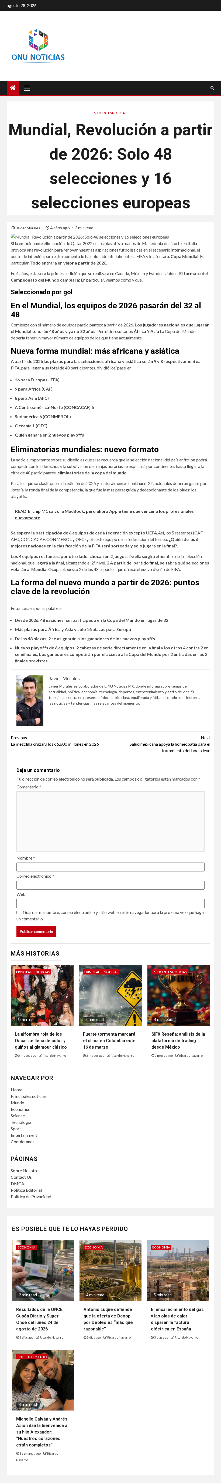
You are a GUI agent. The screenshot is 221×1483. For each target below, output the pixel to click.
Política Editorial (26, 1190)
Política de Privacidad (31, 1196)
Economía (20, 1109)
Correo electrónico (35, 875)
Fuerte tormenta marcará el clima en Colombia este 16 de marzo (109, 1041)
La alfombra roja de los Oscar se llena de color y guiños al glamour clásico (41, 1041)
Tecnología (21, 1122)
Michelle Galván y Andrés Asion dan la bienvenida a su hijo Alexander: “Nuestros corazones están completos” (41, 1432)
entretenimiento (32, 1357)
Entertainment (24, 1135)
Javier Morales (28, 228)
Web (21, 894)
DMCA (17, 1183)
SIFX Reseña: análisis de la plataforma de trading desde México (178, 1041)
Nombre (25, 857)
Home (16, 1089)
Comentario (28, 786)
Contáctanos (22, 1141)
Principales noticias (109, 113)
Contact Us (21, 1177)
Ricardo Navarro (54, 1055)
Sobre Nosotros (25, 1170)
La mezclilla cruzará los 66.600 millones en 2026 (55, 741)
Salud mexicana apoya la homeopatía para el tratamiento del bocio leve (170, 744)
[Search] (212, 88)
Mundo (17, 1102)
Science (18, 1115)
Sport (16, 1128)
